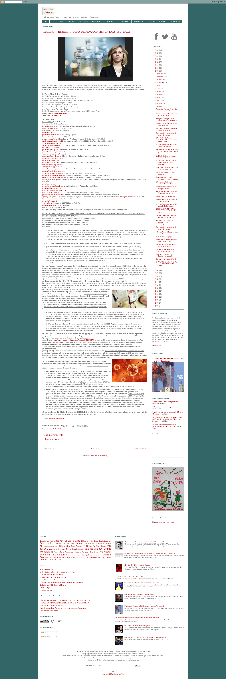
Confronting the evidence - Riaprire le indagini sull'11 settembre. (61, 582)
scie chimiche (97, 555)
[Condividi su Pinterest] (87, 426)
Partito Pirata (64, 552)
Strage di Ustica (62, 557)
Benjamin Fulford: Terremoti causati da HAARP (140, 594)
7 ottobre (53, 541)
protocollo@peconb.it (49, 201)
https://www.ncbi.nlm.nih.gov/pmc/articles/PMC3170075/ (73, 340)
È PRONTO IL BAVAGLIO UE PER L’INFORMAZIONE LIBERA (166, 263)
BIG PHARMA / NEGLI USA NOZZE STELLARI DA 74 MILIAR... (166, 211)
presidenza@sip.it (48, 132)
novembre (160, 77)
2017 (157, 273)
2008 (157, 300)
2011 (157, 291)
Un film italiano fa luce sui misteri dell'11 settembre (57, 572)
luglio (159, 88)
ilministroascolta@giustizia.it (52, 165)
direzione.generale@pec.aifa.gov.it (54, 190)
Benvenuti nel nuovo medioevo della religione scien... (166, 240)
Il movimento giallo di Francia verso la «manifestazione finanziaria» (63, 608)
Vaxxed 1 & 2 (125, 21)
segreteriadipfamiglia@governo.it (53, 173)
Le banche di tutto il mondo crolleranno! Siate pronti (141, 583)
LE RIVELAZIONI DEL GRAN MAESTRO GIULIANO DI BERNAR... (166, 162)
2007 (157, 303)
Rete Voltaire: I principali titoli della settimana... (166, 134)
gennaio (160, 106)
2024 (157, 56)
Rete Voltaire (96, 21)
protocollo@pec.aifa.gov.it (51, 192)
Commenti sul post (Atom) (99, 456)
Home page (95, 449)
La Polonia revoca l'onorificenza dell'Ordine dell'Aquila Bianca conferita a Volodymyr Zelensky (167, 419)
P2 (52, 552)
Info (109, 545)
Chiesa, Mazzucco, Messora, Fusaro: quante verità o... (166, 216)
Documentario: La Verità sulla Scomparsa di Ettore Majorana (145, 637)
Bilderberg (84, 541)
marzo (159, 100)
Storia (54, 557)
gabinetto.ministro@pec (50, 152)
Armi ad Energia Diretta (70, 541)
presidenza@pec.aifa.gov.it (51, 188)
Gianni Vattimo (54, 546)
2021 (157, 65)
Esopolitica (78, 543)
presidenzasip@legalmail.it (51, 135)
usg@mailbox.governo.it (50, 147)
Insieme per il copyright (164, 237)
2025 (157, 53)
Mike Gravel (62, 549)
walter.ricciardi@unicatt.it (50, 128)
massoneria (53, 549)
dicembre (160, 73)
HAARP (85, 546)
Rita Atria (69, 555)
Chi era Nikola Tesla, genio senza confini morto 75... (165, 250)
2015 (157, 279)
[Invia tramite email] (78, 426)
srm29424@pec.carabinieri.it (126, 197)
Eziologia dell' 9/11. (46, 590)
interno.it (62, 152)
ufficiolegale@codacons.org (51, 205)
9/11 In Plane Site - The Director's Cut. (53, 577)
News (62, 21)
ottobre (159, 79)
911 (57, 541)
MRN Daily (71, 21)
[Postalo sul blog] (80, 426)
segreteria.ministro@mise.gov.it (53, 158)
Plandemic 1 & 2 (139, 21)
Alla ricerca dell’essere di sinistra (51, 605)
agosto (159, 85)
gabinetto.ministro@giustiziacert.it (54, 169)
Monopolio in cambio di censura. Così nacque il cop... (167, 168)
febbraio (160, 103)
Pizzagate (152, 21)
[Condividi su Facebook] (85, 426)
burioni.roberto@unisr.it (50, 126)
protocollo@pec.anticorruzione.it (53, 195)
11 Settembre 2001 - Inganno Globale (137, 565)
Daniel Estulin (99, 541)
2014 (157, 282)
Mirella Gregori (71, 549)
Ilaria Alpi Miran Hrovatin (97, 546)
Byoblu (91, 541)
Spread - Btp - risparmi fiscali (166, 259)
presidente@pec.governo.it (51, 150)
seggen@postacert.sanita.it (51, 143)
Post (44, 633)
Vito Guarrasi (102, 557)
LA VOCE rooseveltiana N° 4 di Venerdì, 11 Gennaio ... (166, 205)
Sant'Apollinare (87, 555)
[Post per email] (72, 426)
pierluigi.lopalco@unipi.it (50, 139)
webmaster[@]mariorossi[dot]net (113, 674)
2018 (157, 270)
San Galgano (77, 555)
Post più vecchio (141, 449)
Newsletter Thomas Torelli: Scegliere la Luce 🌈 (165, 255)
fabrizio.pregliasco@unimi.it (52, 141)
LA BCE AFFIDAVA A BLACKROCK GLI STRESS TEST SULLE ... (166, 139)
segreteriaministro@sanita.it (51, 145)
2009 (157, 297)
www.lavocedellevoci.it (56, 418)
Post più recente (49, 449)
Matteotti (162, 21)
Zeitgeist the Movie (55, 559)
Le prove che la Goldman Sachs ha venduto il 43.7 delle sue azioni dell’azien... (151, 553)
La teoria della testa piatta (49, 611)
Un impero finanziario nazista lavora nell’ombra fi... (166, 245)
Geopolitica (47, 546)
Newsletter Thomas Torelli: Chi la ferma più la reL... (166, 110)
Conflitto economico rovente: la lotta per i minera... (166, 188)
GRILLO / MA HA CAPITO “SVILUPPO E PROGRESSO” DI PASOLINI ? (65, 600)
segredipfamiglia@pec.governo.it (53, 171)
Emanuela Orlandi (48, 543)
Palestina (57, 552)
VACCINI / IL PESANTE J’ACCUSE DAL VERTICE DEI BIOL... (166, 222)
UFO (84, 557)
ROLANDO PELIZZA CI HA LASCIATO (129, 577)
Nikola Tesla (89, 549)
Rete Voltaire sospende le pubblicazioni (165, 407)
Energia (58, 543)
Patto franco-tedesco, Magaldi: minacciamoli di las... (166, 129)
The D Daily (71, 557)
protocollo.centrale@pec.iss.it (52, 186)
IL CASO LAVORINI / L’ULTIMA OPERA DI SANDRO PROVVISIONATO (64, 603)
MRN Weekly (83, 21)
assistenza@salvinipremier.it (52, 156)
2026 (157, 50)
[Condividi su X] (83, 426)
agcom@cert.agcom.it (49, 197)
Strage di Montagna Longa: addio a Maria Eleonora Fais (166, 119)
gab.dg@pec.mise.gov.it (50, 160)
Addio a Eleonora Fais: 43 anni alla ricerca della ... (166, 115)
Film (41, 546)
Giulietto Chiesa (64, 546)
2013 (157, 285)
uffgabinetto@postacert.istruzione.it (54, 175)
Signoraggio (48, 557)
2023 (157, 59)
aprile (159, 97)
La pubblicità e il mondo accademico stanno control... (167, 178)
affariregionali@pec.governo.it (52, 179)
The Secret (78, 557)
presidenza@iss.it (48, 184)
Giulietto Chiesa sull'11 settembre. (51, 574)
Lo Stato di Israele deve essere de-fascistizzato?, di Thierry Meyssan (164, 425)
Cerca (54, 21)
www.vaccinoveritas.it (55, 115)
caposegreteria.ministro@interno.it (54, 154)
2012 (157, 288)
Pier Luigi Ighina (87, 552)
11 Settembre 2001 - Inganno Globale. (53, 585)
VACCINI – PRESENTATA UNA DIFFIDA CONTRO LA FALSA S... (167, 151)
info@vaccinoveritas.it (60, 113)
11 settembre (44, 541)
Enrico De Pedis (68, 543)
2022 (157, 62)
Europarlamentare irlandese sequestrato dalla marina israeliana (137, 618)
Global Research (76, 546)
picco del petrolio (75, 552)
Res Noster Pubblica (56, 429)
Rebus (96, 552)
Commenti (46, 637)
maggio (159, 94)
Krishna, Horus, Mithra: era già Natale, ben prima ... (166, 200)
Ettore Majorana (88, 543)
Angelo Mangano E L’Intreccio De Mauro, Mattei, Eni (166, 192)
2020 (157, 68)
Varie (88, 557)
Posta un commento (52, 439)
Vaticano (93, 557)
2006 (157, 306)
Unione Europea (174, 21)
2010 (157, 294)
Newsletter (80, 549)
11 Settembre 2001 (111, 21)
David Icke (107, 541)
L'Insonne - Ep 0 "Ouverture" (166, 196)
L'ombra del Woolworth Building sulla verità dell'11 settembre (144, 606)
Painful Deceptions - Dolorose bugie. (52, 580)
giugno (159, 91)
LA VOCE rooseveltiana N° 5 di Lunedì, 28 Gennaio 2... (166, 145)
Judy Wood (44, 549)
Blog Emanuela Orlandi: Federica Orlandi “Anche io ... (167, 183)
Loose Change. (45, 588)
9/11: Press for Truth (47, 569)
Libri (45, 21)
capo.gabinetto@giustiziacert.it (52, 167)
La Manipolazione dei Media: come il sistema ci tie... (166, 157)
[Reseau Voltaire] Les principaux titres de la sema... (167, 124)
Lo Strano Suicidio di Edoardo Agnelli (137, 626)
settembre (160, 82)
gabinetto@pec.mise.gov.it (51, 162)
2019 (157, 71)
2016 (157, 276)
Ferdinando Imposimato (103, 543)
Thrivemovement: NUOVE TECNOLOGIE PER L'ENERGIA (144, 542)
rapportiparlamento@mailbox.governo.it (55, 177)
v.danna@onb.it (47, 203)
